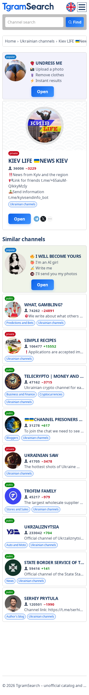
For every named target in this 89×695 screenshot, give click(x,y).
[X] (43, 219)
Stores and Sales (17, 509)
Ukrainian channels (22, 204)
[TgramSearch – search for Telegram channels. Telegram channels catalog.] (28, 7)
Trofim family (40, 491)
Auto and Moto (16, 545)
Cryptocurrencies (51, 394)
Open (19, 219)
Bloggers (12, 438)
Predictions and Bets (19, 323)
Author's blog (15, 616)
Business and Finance (20, 394)
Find (77, 22)
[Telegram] (36, 219)
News (10, 581)
